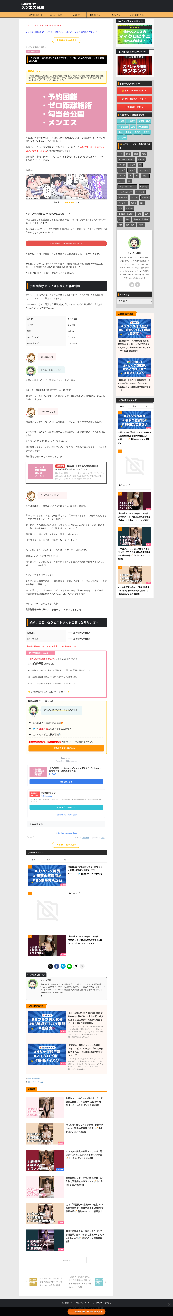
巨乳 (139, 214)
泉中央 (128, 132)
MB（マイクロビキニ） (127, 187)
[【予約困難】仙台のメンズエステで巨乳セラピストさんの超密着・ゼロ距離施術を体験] (63, 966)
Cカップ (122, 165)
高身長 (141, 225)
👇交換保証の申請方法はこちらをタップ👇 (49, 692)
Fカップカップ (144, 170)
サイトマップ (74, 893)
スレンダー (123, 203)
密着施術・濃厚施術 (126, 214)
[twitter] (50, 966)
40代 (144, 154)
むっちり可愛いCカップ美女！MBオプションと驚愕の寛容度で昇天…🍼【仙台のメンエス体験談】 (84, 1128)
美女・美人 (130, 225)
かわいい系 (140, 192)
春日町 (137, 132)
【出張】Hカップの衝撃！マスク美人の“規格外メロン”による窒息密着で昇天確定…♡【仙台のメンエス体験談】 (85, 940)
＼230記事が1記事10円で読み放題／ (85, 1311)
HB (130, 176)
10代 (120, 154)
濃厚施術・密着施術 (141, 219)
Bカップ (141, 159)
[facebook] (56, 966)
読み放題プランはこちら (64, 748)
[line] (69, 966)
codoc (102, 837)
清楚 (127, 219)
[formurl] (131, 284)
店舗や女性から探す (137, 15)
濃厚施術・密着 (34, 1078)
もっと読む (67, 1260)
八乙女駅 (122, 137)
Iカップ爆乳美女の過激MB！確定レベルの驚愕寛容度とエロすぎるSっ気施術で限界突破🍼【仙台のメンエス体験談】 (85, 1208)
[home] (41, 996)
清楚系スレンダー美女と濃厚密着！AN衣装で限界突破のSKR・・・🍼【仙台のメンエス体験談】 (84, 1181)
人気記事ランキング (82, 1303)
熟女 (120, 225)
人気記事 (76, 15)
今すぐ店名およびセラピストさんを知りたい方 (65, 243)
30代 (136, 154)
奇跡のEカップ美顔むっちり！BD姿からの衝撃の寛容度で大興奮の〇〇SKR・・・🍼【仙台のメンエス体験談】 (85, 870)
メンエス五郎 (85, 837)
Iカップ (121, 181)
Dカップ (132, 165)
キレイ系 (134, 197)
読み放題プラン (67, 1303)
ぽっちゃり (123, 197)
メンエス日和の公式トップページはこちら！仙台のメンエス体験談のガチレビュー (63, 32)
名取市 (146, 132)
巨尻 (146, 214)
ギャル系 (145, 197)
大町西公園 (143, 127)
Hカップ (145, 176)
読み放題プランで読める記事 (67, 815)
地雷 (120, 208)
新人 (120, 219)
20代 (128, 154)
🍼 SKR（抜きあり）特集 (132, 99)
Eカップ (122, 170)
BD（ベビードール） (36, 1082)
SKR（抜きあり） (96, 15)
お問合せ (108, 1303)
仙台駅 (121, 121)
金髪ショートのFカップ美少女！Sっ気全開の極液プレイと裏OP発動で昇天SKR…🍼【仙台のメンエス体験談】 (84, 1101)
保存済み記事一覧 (35, 15)
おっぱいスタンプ (125, 192)
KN (129, 181)
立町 (133, 127)
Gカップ (122, 176)
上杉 (120, 132)
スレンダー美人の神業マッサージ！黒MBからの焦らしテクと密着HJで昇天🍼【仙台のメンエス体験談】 (84, 1154)
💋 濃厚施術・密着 (133, 107)
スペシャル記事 (56, 15)
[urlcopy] (82, 966)
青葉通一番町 (144, 121)
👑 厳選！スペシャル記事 (132, 90)
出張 (141, 203)
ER (140, 165)
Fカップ (132, 170)
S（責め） (144, 187)
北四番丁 (131, 121)
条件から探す (117, 15)
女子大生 (129, 208)
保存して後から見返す (67, 40)
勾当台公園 (123, 127)
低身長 (133, 203)
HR (137, 176)
